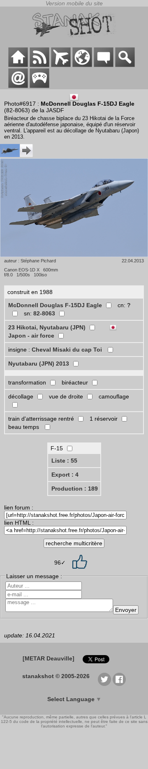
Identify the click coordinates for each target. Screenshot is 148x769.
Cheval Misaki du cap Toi (68, 349)
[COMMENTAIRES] (103, 65)
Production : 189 (74, 488)
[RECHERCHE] (125, 65)
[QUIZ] (39, 86)
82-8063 (44, 313)
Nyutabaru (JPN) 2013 (38, 363)
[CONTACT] (18, 86)
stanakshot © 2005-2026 (56, 676)
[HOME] (18, 65)
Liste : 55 (64, 460)
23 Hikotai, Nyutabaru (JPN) (47, 327)
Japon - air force (31, 335)
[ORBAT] (61, 65)
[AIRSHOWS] (82, 65)
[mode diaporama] (74, 208)
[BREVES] (39, 65)
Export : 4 (65, 474)
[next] (16, 155)
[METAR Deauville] (48, 658)
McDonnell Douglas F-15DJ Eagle (55, 305)
